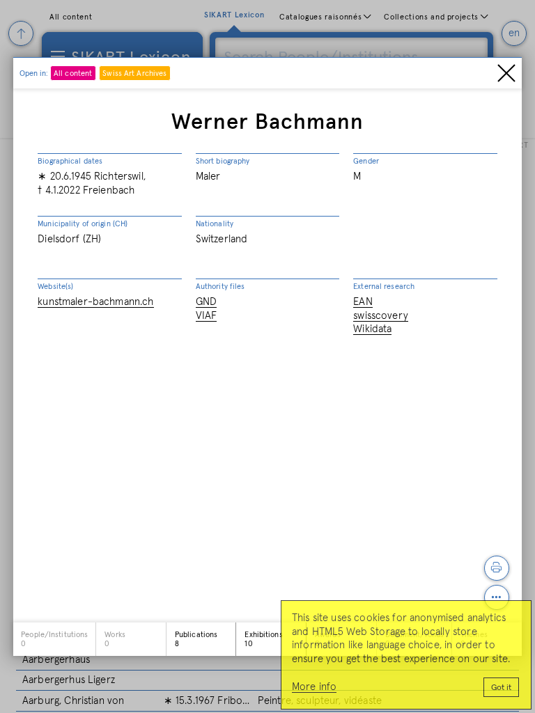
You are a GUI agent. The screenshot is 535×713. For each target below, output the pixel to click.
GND (206, 302)
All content (73, 73)
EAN (362, 302)
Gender (366, 161)
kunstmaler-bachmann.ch (95, 302)
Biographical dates (70, 161)
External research (383, 286)
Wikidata (372, 329)
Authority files (220, 286)
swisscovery (380, 316)
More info (314, 687)
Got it (501, 688)
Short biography (223, 161)
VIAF (206, 316)
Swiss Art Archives (134, 73)
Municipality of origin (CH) (82, 224)
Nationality (214, 224)
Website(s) (55, 286)
